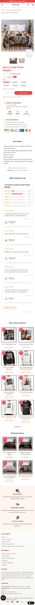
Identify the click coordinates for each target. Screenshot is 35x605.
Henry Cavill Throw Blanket (25, 476)
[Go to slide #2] (22, 61)
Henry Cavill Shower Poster (26, 344)
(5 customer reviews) (15, 73)
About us (4, 537)
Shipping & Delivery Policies (9, 553)
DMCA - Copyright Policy (8, 544)
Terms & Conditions (7, 539)
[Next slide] (31, 35)
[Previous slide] (4, 35)
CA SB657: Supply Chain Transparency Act (13, 546)
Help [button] (32, 603)
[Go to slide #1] (13, 61)
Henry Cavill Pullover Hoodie (9, 417)
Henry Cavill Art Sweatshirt (26, 392)
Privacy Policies (6, 541)
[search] (28, 5)
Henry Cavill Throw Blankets (9, 12)
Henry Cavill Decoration (13, 10)
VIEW (8, 340)
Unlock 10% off (3, 598)
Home (3, 10)
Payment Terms (6, 556)
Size (4, 79)
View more (17, 426)
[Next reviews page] (30, 311)
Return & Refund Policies (8, 558)
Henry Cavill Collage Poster (9, 344)
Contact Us (4, 560)
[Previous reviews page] (22, 311)
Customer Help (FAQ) (7, 562)
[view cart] (33, 5)
